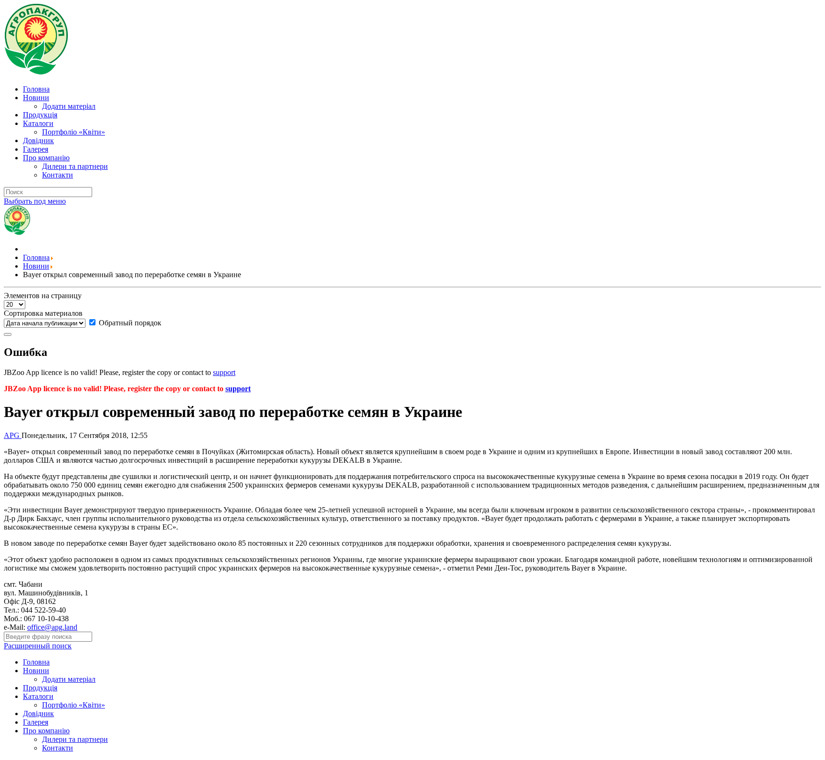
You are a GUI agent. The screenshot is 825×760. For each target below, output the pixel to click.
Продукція (40, 115)
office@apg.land (52, 627)
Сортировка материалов (43, 313)
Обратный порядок (129, 323)
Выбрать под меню (35, 201)
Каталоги (38, 123)
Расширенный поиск (38, 646)
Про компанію (46, 158)
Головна (36, 89)
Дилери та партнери (75, 166)
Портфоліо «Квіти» (73, 132)
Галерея (35, 149)
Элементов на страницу (43, 296)
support (224, 372)
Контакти (57, 175)
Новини (36, 98)
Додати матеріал (68, 106)
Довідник (38, 140)
